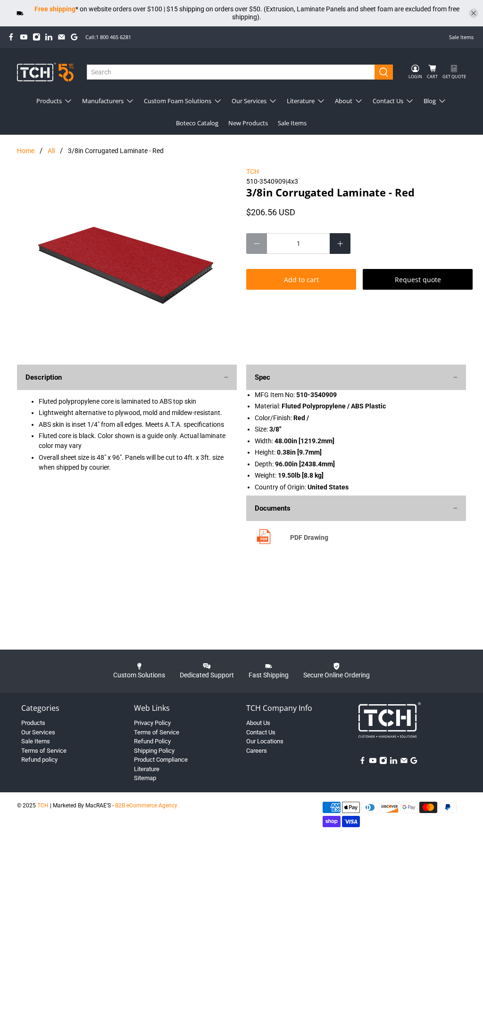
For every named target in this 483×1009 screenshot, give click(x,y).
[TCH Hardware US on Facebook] (11, 37)
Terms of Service (44, 750)
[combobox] (231, 72)
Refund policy (39, 759)
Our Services (249, 101)
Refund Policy (152, 741)
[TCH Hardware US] (45, 72)
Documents (273, 508)
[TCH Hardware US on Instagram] (37, 37)
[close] (473, 13)
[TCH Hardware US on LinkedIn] (49, 37)
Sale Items (461, 37)
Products (49, 101)
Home (25, 150)
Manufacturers (103, 101)
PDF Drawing (309, 537)
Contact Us (388, 101)
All (51, 150)
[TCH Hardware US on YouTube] (24, 37)
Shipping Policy (154, 750)
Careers (256, 750)
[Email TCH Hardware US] (62, 37)
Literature (301, 101)
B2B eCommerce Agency (146, 805)
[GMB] (74, 37)
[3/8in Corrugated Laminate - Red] (127, 261)
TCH (252, 171)
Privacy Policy (152, 722)
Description (43, 377)
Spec (262, 377)
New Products (248, 123)
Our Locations (264, 741)
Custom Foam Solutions (177, 101)
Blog (430, 101)
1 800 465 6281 (113, 37)
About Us (258, 722)
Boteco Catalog (197, 123)
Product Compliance (161, 759)
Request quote (418, 279)
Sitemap (145, 777)
